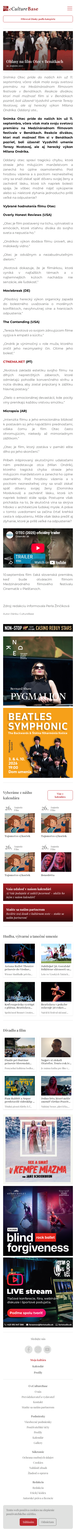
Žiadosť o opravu (38, 1473)
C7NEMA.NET (14, 362)
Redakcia (38, 1488)
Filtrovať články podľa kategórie (38, 19)
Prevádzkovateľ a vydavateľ (38, 1397)
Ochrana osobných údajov (38, 1457)
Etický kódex (38, 1493)
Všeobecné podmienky (38, 1422)
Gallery (38, 1443)
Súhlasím (28, 1522)
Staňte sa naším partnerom (38, 1407)
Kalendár (38, 1366)
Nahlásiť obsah (38, 1468)
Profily (38, 1372)
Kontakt (38, 1402)
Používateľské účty (38, 1427)
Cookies (38, 1462)
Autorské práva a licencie (38, 1498)
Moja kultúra (38, 1360)
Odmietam (47, 1522)
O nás (38, 1391)
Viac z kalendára (60, 795)
